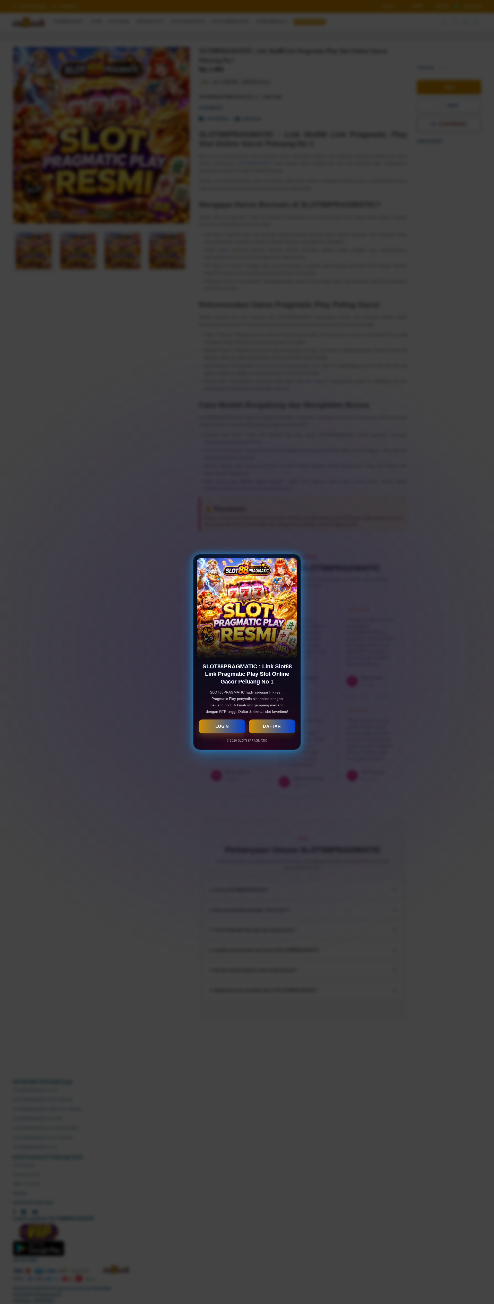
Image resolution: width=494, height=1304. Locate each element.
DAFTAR (272, 726)
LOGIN (222, 726)
